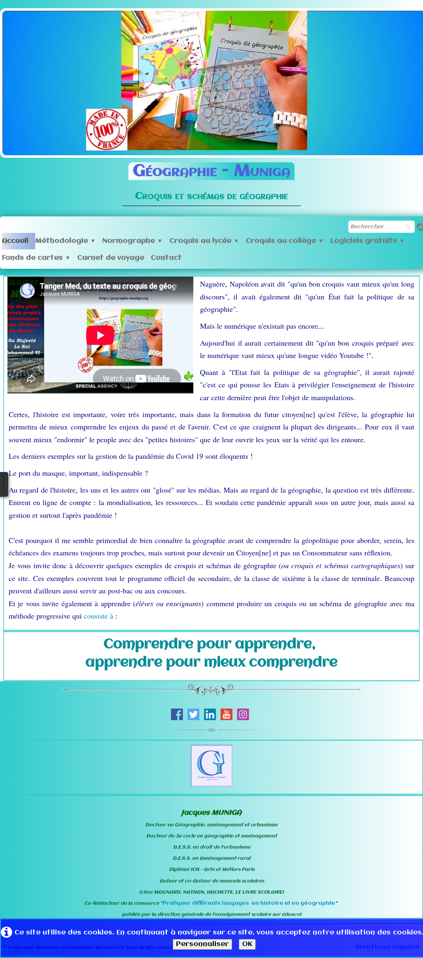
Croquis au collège (285, 240)
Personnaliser (202, 944)
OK (247, 944)
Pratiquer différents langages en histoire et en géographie (249, 903)
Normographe (132, 240)
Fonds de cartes (36, 257)
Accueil (15, 240)
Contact (166, 257)
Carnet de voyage (110, 257)
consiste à (99, 616)
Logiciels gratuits (367, 240)
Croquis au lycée (204, 240)
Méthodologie (65, 240)
